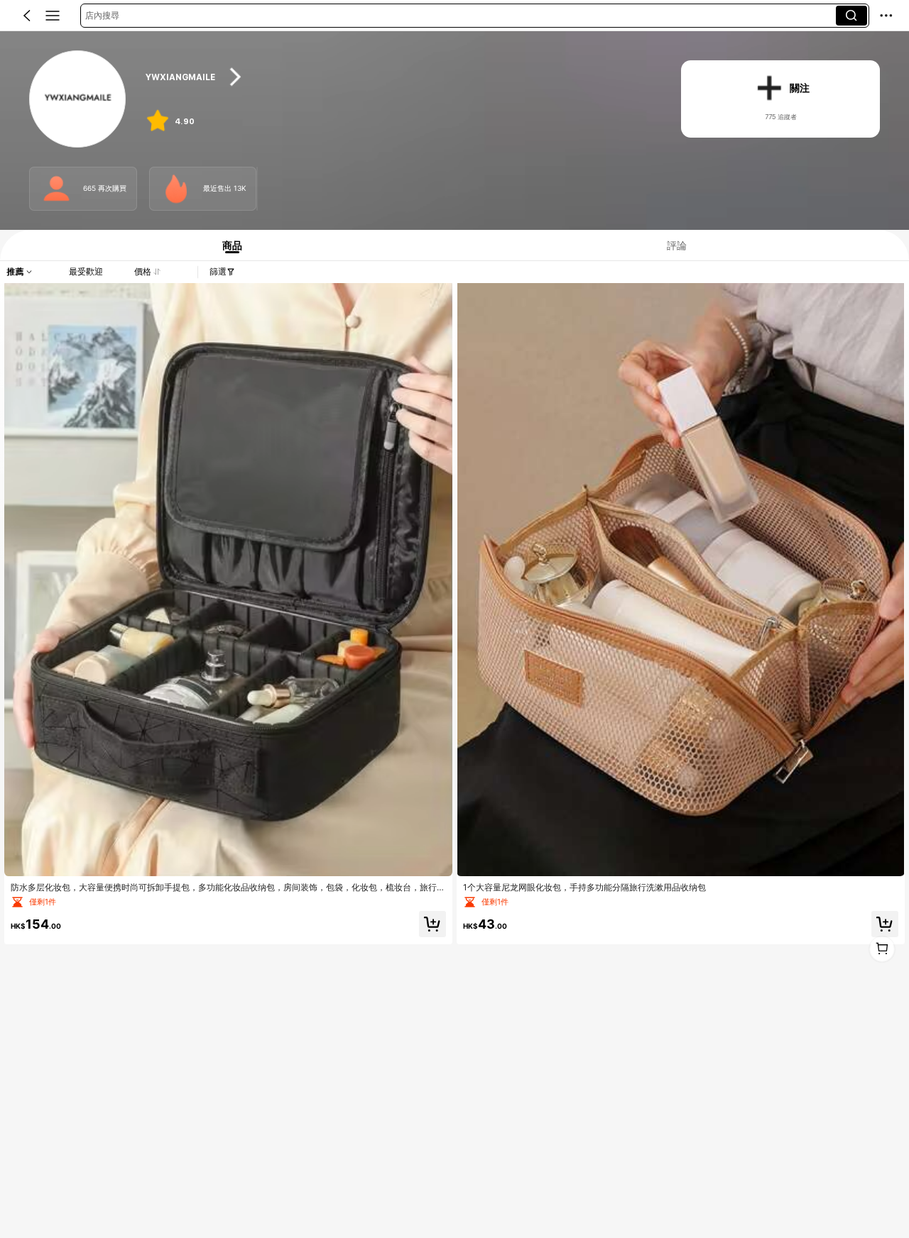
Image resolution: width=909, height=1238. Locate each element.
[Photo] (57, 189)
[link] (78, 99)
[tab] (227, 245)
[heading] (399, 77)
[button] (27, 15)
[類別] (52, 15)
